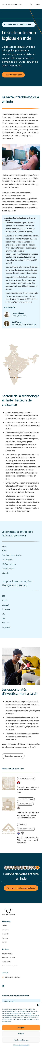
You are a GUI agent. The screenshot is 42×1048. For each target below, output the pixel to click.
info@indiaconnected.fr (12, 977)
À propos (5, 938)
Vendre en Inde (7, 953)
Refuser (21, 1034)
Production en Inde (8, 958)
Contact (4, 942)
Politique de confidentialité (21, 1045)
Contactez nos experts (13, 74)
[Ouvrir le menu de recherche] (31, 4)
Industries (12, 24)
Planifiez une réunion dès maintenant (21, 888)
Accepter (21, 1027)
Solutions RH (6, 962)
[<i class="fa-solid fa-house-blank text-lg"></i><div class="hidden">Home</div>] (4, 24)
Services (4, 926)
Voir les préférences (21, 1040)
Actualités (5, 934)
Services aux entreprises (10, 966)
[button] (39, 1005)
